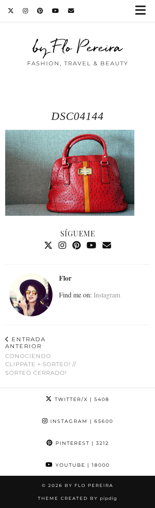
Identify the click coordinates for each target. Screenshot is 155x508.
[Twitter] (11, 11)
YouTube (81, 465)
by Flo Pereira (78, 47)
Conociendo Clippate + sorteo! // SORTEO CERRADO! (40, 356)
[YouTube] (55, 11)
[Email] (71, 11)
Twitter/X (81, 399)
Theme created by (77, 498)
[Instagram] (25, 11)
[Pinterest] (40, 11)
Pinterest (81, 443)
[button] (143, 11)
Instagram (106, 294)
